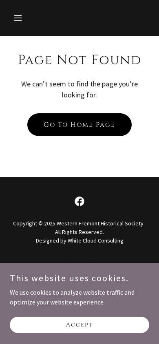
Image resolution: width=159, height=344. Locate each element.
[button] (20, 18)
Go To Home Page (79, 124)
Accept (79, 325)
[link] (79, 201)
